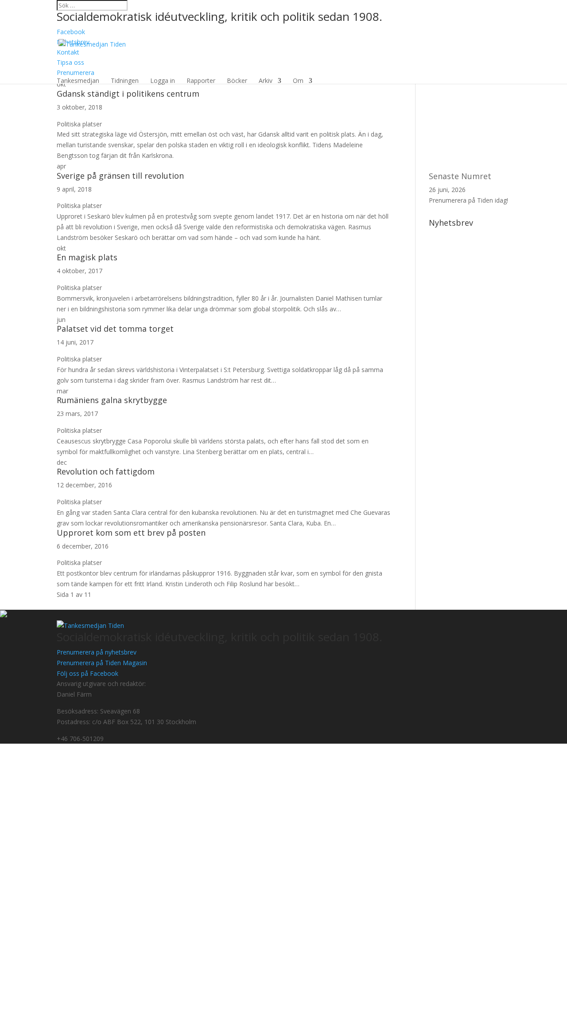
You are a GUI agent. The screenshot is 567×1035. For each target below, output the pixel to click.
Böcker (237, 81)
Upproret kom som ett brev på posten (131, 532)
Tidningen (125, 81)
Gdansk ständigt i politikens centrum (128, 93)
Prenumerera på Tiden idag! (468, 200)
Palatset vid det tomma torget (115, 328)
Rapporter (200, 81)
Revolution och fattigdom (106, 471)
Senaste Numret (460, 176)
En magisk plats (87, 257)
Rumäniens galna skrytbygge (112, 400)
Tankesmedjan (78, 81)
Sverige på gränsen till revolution (120, 175)
